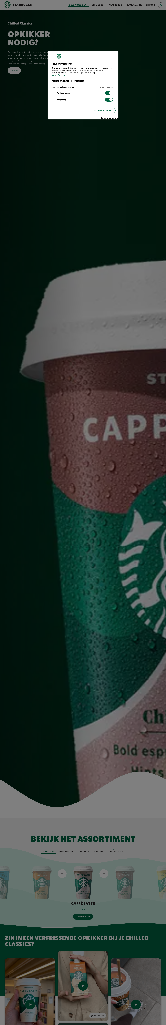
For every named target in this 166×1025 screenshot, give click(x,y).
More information (59, 75)
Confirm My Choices (102, 110)
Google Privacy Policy (85, 73)
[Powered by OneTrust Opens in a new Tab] (107, 117)
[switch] (109, 93)
